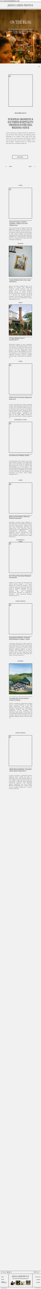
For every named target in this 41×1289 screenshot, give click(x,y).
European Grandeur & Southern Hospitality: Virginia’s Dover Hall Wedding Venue (20, 123)
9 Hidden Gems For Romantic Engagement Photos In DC (20, 398)
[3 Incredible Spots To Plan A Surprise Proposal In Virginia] (20, 557)
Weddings (20, 243)
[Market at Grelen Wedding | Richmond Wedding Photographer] (20, 261)
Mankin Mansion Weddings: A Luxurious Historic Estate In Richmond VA (20, 770)
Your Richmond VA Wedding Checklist (19, 455)
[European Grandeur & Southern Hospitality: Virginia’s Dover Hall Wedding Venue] (20, 203)
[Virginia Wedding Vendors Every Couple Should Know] (20, 618)
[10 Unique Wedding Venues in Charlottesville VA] (20, 379)
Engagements (18, 419)
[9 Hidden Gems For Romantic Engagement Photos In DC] (20, 437)
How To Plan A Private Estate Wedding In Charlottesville (20, 577)
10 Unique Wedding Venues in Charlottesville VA (17, 339)
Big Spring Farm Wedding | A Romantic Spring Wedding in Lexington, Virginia (19, 638)
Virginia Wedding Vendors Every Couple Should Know (20, 281)
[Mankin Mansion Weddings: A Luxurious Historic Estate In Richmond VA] (20, 750)
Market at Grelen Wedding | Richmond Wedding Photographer (19, 517)
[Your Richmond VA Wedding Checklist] (20, 320)
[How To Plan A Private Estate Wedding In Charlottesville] (20, 498)
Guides (20, 185)
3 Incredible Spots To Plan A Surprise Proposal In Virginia (19, 699)
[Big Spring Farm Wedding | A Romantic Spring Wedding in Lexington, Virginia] (20, 679)
